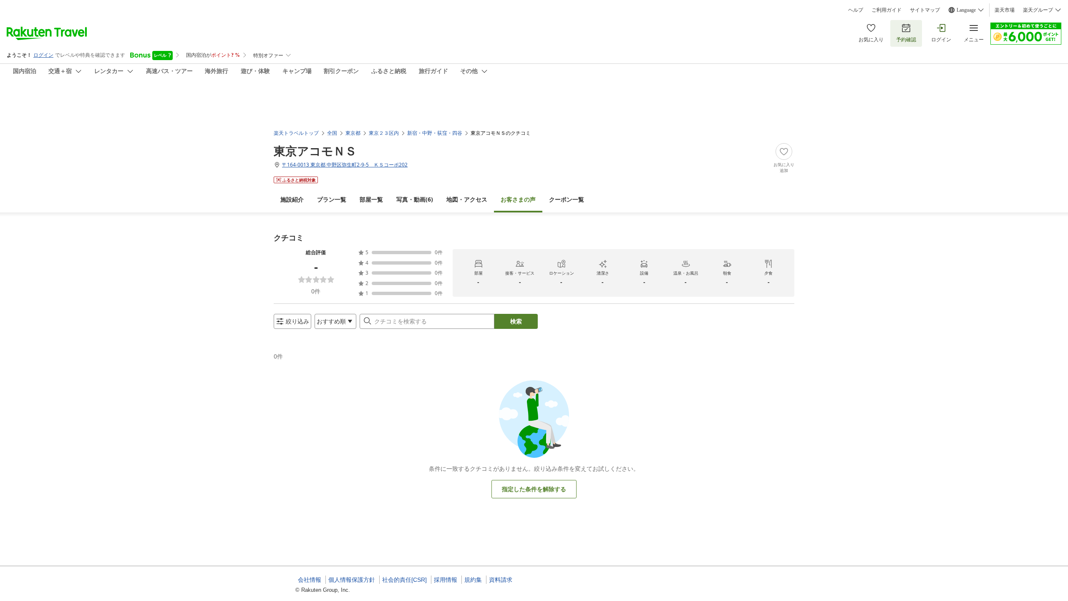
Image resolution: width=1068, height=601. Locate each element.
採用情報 (445, 579)
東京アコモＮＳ (315, 151)
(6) (414, 199)
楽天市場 (1005, 10)
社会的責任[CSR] (404, 579)
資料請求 (500, 579)
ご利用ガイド (887, 10)
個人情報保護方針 (351, 579)
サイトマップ (925, 10)
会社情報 (309, 579)
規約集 (473, 579)
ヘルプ (855, 10)
